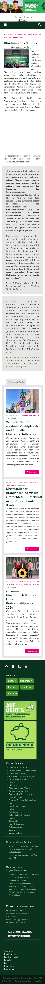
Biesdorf (20, 34)
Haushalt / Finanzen (17, 806)
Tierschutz (13, 821)
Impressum (9, 966)
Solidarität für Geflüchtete (20, 815)
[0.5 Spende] (20, 758)
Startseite (8, 951)
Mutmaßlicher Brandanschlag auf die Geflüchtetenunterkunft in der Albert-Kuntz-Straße (24, 497)
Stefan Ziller (12, 357)
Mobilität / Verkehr (17, 773)
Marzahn (36, 585)
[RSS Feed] (19, 667)
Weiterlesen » (31, 472)
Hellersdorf (23, 482)
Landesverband (11, 957)
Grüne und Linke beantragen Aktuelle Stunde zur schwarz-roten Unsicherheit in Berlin (24, 877)
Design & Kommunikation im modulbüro (28, 981)
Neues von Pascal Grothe (19, 842)
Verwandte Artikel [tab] (17, 382)
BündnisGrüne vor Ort (32, 34)
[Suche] (39, 24)
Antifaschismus (15, 827)
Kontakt (7, 960)
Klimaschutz (8, 37)
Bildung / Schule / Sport (19, 788)
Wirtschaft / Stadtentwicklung (21, 776)
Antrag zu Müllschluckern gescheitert (23, 846)
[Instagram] (13, 667)
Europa (12, 818)
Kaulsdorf (19, 585)
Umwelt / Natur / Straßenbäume (22, 770)
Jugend (12, 803)
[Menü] (5, 24)
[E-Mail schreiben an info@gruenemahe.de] (26, 667)
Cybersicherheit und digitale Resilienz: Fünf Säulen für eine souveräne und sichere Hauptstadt (22, 886)
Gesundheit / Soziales (18, 791)
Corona (12, 830)
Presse (7, 963)
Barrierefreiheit (15, 833)
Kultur (11, 809)
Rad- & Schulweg (16, 824)
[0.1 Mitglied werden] (20, 719)
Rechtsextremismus (17, 812)
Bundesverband (11, 954)
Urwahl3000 (38, 978)
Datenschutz (10, 969)
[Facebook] (6, 667)
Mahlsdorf (27, 585)
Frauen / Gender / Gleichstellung (23, 800)
